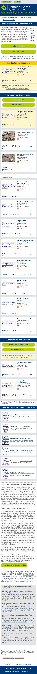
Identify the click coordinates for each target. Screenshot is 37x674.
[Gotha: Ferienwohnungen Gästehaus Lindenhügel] (8, 245)
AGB (29, 668)
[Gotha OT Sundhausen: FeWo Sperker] (8, 224)
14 (18, 325)
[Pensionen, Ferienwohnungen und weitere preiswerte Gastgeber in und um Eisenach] (5, 416)
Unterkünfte (6, 1)
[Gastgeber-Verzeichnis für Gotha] (4, 7)
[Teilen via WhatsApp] (25, 664)
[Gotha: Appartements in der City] (8, 136)
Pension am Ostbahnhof (25, 202)
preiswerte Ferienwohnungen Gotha (18, 610)
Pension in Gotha (13, 637)
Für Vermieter (10, 668)
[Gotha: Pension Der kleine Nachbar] (8, 303)
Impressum (25, 671)
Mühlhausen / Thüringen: (18, 438)
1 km (22, 74)
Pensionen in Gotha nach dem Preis (17, 607)
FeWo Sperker (21, 220)
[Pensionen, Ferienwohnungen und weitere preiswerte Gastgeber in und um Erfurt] (5, 428)
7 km (22, 389)
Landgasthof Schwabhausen (22, 381)
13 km (22, 369)
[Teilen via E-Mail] (30, 664)
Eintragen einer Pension (27, 576)
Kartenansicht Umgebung (21, 344)
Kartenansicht (23, 100)
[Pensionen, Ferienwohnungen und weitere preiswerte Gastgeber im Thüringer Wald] (5, 473)
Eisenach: (13, 414)
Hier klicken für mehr (17, 89)
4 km (22, 228)
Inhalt (17, 1)
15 (18, 162)
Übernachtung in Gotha (13, 594)
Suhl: (12, 461)
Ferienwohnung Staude (24, 362)
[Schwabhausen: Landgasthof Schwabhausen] (8, 385)
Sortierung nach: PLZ (22, 105)
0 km (22, 139)
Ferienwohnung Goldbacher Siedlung (25, 67)
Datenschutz (21, 668)
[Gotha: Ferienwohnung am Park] (8, 322)
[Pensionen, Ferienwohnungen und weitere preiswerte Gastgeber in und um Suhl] (5, 461)
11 (18, 139)
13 (18, 228)
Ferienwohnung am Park (25, 319)
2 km (22, 162)
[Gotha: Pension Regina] (8, 284)
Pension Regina (22, 280)
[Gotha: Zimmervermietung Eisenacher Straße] (8, 158)
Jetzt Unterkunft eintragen (15, 565)
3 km (22, 208)
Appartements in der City (25, 132)
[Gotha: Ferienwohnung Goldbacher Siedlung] (8, 71)
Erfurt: (12, 426)
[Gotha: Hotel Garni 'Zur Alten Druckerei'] (8, 265)
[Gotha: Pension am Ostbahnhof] (8, 205)
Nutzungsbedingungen (12, 671)
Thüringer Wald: (15, 472)
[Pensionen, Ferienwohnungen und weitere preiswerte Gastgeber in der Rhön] (5, 451)
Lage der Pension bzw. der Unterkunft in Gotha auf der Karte (18, 621)
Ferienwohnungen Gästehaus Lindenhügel (25, 241)
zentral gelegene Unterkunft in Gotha (14, 629)
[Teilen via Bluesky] (21, 664)
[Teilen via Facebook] (17, 664)
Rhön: (12, 450)
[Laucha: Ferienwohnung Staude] (8, 365)
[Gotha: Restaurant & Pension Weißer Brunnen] (8, 186)
